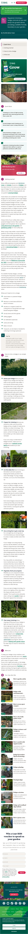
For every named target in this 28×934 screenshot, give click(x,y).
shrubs (9, 185)
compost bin (19, 634)
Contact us (12, 908)
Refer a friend (9, 914)
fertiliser (20, 666)
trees (2, 185)
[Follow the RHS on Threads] (16, 903)
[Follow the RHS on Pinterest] (24, 903)
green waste (7, 639)
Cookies (21, 908)
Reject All (14, 928)
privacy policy (5, 877)
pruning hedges (13, 193)
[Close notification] (27, 6)
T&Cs (6, 871)
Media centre (23, 914)
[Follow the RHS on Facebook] (20, 903)
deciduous (21, 183)
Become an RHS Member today (14, 890)
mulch (25, 656)
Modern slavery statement (20, 911)
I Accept (14, 925)
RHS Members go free (8, 166)
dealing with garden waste (17, 641)
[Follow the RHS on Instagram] (4, 903)
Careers (3, 914)
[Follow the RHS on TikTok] (12, 903)
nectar (21, 277)
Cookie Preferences (6, 911)
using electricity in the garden (10, 226)
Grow (14, 67)
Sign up (22, 872)
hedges (21, 185)
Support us (7, 908)
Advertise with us (16, 914)
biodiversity (22, 287)
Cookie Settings (14, 931)
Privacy (17, 908)
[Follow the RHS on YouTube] (8, 903)
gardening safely (6, 227)
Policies (12, 911)
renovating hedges (12, 247)
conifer (16, 596)
